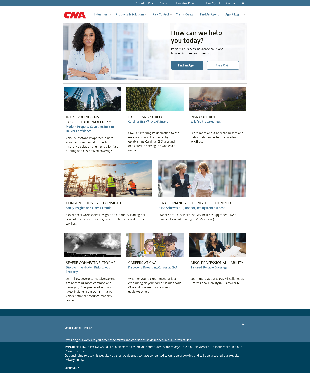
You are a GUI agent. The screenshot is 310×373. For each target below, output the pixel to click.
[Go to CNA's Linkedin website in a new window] (243, 324)
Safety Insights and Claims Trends (88, 208)
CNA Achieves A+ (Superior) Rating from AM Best (192, 208)
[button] (243, 3)
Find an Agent (209, 14)
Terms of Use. (182, 340)
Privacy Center (74, 351)
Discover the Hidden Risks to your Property (89, 269)
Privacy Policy (74, 360)
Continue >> (72, 367)
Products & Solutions (130, 14)
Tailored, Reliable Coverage (209, 267)
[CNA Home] (78, 16)
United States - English (78, 327)
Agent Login (233, 14)
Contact (231, 3)
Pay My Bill (213, 3)
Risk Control (161, 14)
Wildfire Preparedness (206, 122)
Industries (100, 14)
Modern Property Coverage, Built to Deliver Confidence (90, 129)
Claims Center (185, 14)
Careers (165, 3)
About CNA (143, 3)
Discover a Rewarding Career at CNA (152, 267)
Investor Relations (188, 3)
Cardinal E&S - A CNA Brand (148, 121)
